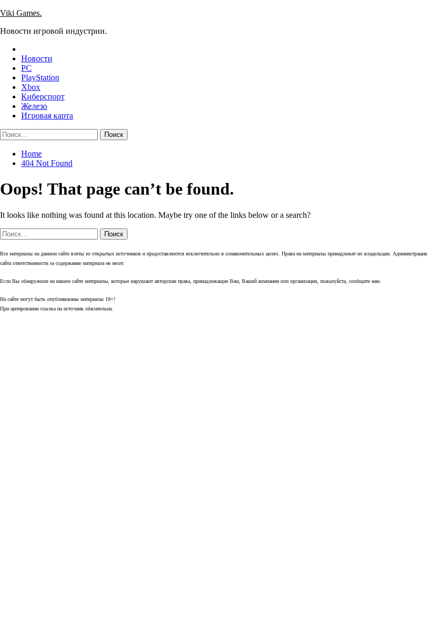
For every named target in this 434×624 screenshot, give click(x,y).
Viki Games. (21, 12)
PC (26, 67)
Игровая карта (47, 115)
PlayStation (40, 77)
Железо (34, 106)
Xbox (30, 86)
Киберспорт (43, 96)
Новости (36, 58)
